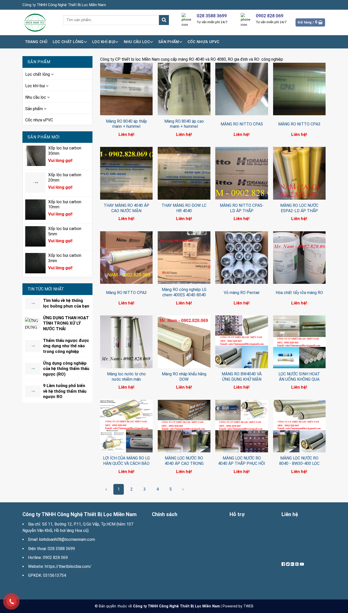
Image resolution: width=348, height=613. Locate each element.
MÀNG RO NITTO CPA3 (299, 124)
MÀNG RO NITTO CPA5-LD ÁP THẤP (242, 208)
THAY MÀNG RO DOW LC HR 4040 (184, 208)
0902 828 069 (55, 557)
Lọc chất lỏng (68, 42)
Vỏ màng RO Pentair (242, 292)
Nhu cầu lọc (137, 42)
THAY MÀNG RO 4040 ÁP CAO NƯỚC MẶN (126, 208)
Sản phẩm (168, 42)
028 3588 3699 (61, 548)
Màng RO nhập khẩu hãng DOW (184, 377)
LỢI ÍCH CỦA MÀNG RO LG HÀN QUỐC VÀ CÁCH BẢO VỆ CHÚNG (126, 463)
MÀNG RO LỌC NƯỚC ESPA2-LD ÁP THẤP (299, 208)
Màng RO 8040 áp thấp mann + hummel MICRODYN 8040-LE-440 (126, 126)
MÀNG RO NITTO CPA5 (242, 124)
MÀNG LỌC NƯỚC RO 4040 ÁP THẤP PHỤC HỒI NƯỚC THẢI (241, 463)
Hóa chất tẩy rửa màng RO (299, 292)
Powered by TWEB (238, 606)
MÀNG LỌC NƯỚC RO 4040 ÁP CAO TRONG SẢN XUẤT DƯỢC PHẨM (184, 463)
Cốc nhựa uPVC (204, 42)
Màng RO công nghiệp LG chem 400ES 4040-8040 (184, 292)
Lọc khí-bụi (103, 42)
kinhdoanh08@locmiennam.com (67, 539)
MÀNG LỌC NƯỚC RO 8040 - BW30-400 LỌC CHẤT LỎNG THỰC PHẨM (299, 463)
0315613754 (54, 575)
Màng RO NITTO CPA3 (126, 292)
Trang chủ (36, 42)
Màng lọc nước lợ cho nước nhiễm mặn (126, 377)
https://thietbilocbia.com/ (68, 566)
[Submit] (164, 20)
